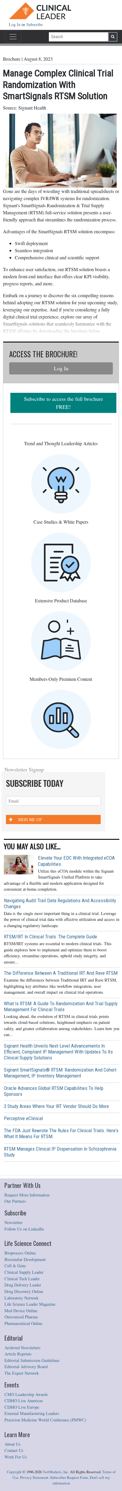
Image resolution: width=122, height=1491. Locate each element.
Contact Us (13, 1450)
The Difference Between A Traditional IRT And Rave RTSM (61, 973)
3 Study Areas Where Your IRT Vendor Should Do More (56, 1106)
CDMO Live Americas (23, 1400)
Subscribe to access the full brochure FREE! (63, 402)
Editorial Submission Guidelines (32, 1360)
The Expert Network (21, 1373)
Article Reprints (18, 1354)
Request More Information (26, 1195)
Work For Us (15, 1457)
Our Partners (15, 1201)
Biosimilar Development (25, 1259)
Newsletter (13, 1222)
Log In (15, 24)
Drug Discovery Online (23, 1291)
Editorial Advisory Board (26, 1366)
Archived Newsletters (22, 1347)
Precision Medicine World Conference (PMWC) (45, 1420)
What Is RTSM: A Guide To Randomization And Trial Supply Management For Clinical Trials (61, 1006)
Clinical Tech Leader (22, 1278)
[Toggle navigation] (13, 37)
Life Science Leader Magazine (29, 1304)
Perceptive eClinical (23, 1118)
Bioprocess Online (20, 1253)
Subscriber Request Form (69, 1477)
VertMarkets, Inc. (56, 1471)
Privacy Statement (34, 1477)
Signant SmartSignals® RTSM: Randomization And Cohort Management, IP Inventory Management (60, 1073)
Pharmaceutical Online (23, 1323)
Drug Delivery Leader (22, 1285)
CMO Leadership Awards (26, 1394)
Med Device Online (20, 1310)
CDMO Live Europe (21, 1407)
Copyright (14, 1471)
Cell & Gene (15, 1265)
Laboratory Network (21, 1298)
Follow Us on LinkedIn (24, 1229)
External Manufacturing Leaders (31, 1413)
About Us (12, 1444)
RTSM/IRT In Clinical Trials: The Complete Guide (50, 937)
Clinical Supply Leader (24, 1272)
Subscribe (34, 24)
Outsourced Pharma (21, 1317)
